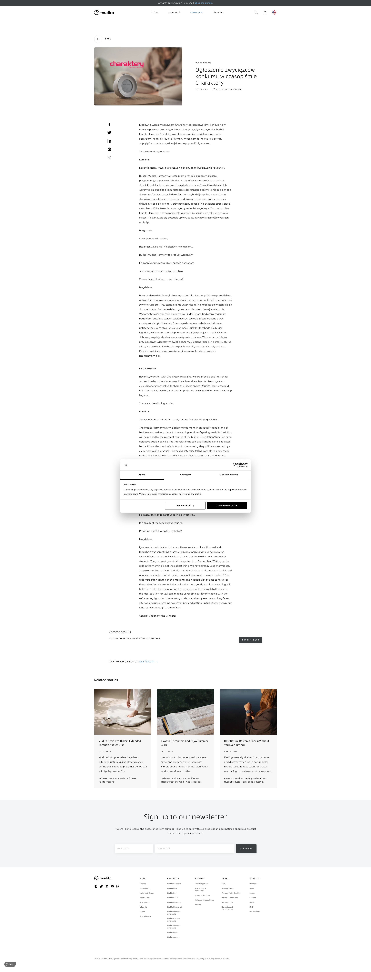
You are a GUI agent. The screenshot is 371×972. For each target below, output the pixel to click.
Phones (143, 884)
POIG (224, 884)
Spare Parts (144, 902)
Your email (164, 848)
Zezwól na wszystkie (227, 505)
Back (108, 39)
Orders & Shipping (202, 895)
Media (251, 902)
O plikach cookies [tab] (229, 475)
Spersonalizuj (183, 505)
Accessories (145, 898)
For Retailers (254, 912)
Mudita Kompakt (174, 884)
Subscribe (246, 849)
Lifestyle (143, 907)
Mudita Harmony (174, 902)
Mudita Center (173, 937)
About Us (255, 878)
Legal (225, 878)
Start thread (250, 640)
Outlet (142, 912)
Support (219, 12)
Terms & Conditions (230, 898)
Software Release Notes (204, 900)
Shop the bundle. (204, 3)
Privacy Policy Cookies (231, 893)
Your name (123, 848)
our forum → (148, 661)
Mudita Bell (171, 893)
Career (252, 893)
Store (154, 12)
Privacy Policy (228, 888)
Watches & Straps (147, 893)
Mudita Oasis (172, 933)
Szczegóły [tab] (185, 475)
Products (174, 12)
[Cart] (264, 12)
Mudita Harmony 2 (174, 907)
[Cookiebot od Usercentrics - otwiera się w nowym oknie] (235, 465)
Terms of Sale (227, 902)
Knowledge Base (201, 884)
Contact (252, 898)
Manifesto (253, 884)
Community (197, 12)
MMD (251, 907)
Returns (198, 905)
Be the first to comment (229, 89)
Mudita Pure (172, 888)
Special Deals (145, 916)
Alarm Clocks (145, 888)
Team (251, 888)
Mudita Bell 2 (172, 898)
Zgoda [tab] (142, 475)
